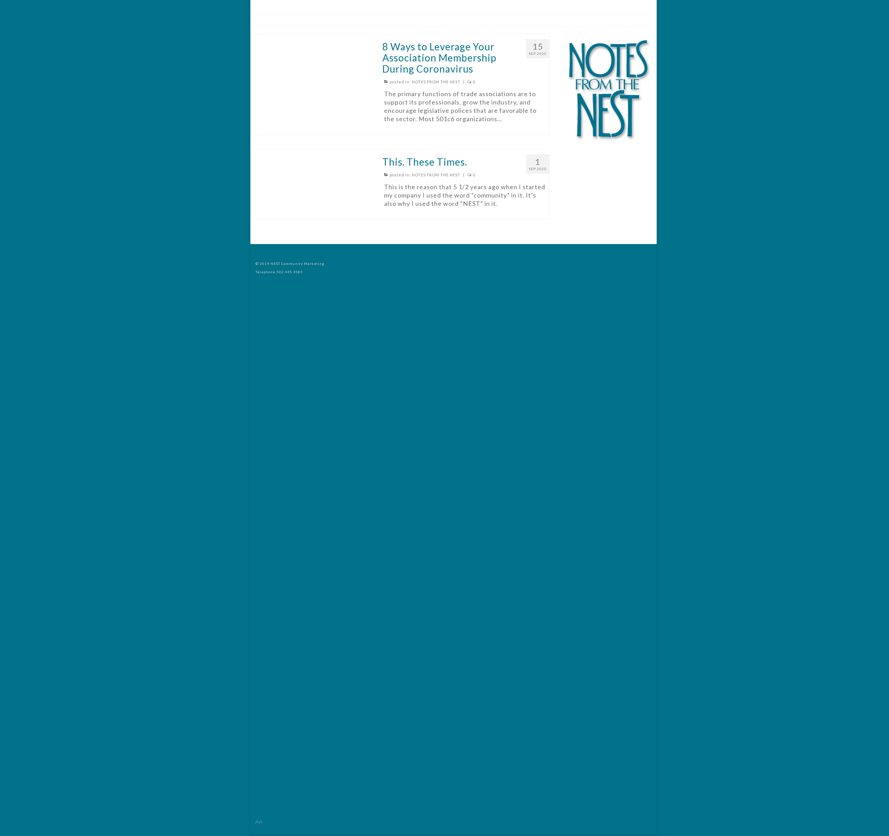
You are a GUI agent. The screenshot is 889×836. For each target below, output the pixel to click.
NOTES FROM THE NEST (436, 82)
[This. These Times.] (314, 153)
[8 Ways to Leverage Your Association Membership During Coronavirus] (314, 38)
